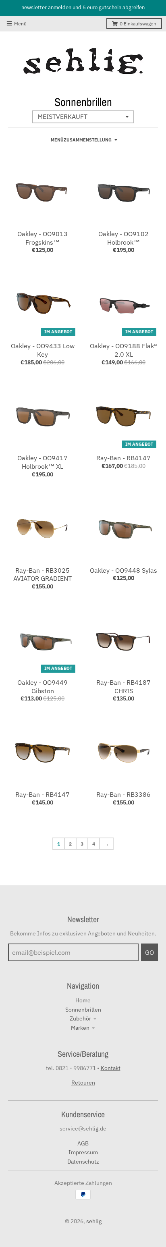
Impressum (83, 1152)
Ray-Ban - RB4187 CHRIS (123, 686)
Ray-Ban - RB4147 (123, 458)
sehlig (94, 1221)
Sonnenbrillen (83, 1009)
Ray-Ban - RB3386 (123, 794)
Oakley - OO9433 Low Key (43, 350)
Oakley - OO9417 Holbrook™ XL (42, 462)
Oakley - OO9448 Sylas (123, 570)
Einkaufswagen (138, 24)
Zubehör (80, 1018)
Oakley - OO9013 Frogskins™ (42, 238)
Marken (80, 1027)
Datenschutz (83, 1161)
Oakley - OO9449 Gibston (42, 686)
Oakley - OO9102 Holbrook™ (123, 238)
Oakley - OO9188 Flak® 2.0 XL (123, 350)
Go (149, 952)
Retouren (83, 1082)
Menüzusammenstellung (81, 140)
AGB (83, 1143)
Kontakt (110, 1068)
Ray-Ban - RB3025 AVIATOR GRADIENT (42, 574)
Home (83, 1000)
